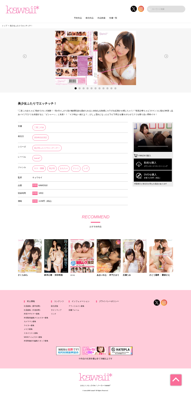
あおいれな (102, 275)
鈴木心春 (48, 275)
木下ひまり (114, 275)
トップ (4, 26)
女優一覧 (113, 18)
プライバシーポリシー (109, 301)
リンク (53, 314)
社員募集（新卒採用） (32, 306)
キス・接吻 (39, 168)
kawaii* (37, 158)
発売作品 (90, 18)
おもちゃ (64, 168)
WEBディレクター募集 (33, 337)
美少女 (52, 168)
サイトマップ (56, 310)
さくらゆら (23, 275)
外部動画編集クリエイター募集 (36, 318)
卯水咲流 (59, 275)
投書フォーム (74, 310)
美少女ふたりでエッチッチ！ (47, 148)
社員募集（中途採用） (32, 310)
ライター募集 (29, 325)
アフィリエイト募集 (76, 306)
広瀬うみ (127, 275)
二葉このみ (39, 127)
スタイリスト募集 (31, 333)
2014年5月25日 (40, 137)
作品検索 (101, 18)
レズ (86, 168)
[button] (25, 56)
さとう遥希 (154, 275)
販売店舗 (54, 306)
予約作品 (78, 18)
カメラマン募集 (30, 321)
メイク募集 (28, 329)
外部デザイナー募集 (32, 314)
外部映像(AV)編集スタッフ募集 (36, 341)
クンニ (76, 168)
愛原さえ (166, 275)
